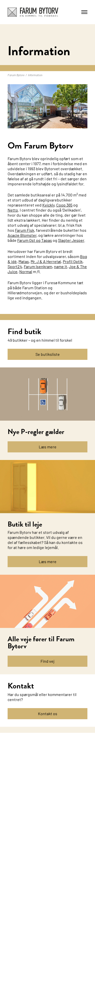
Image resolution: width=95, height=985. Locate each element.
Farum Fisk (24, 230)
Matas (23, 261)
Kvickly (48, 204)
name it (60, 266)
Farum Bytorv (16, 75)
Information (35, 75)
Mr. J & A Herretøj (46, 261)
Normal (25, 271)
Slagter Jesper (71, 240)
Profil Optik (73, 261)
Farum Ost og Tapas (34, 240)
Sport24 (15, 266)
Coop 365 (64, 204)
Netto (13, 210)
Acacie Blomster (22, 235)
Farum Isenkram (38, 266)
